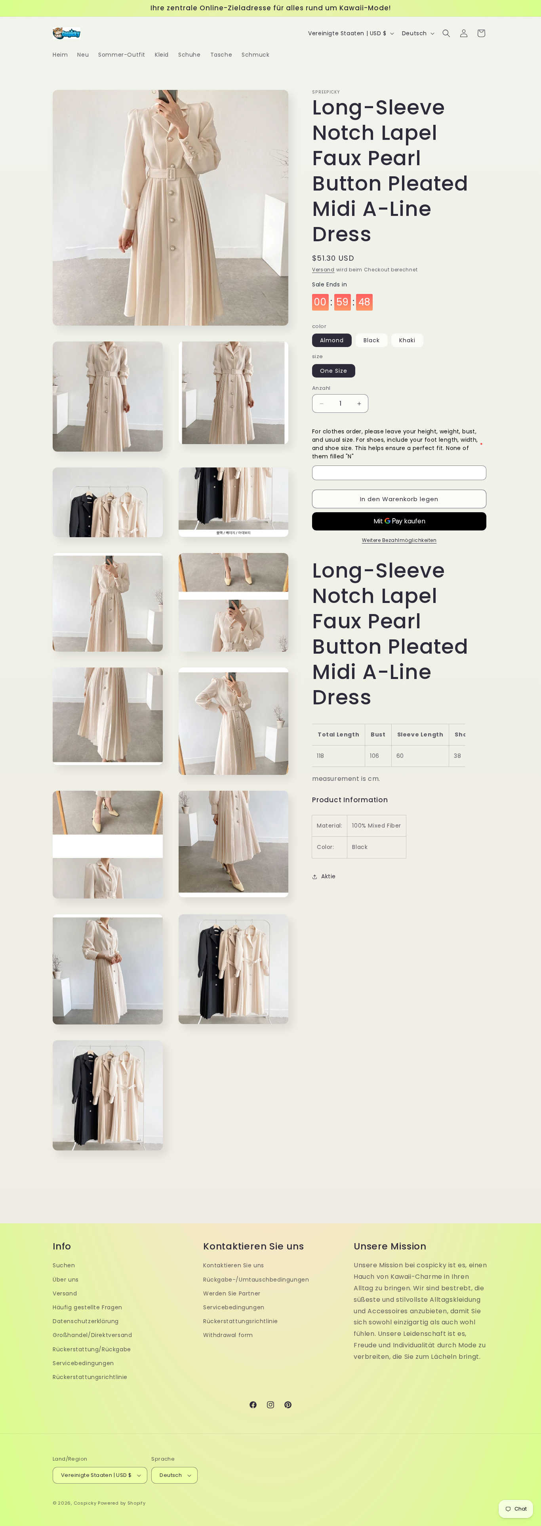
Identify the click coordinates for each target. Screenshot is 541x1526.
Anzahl (321, 388)
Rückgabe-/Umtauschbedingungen (256, 1280)
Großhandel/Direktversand (92, 1335)
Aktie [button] (328, 876)
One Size (333, 371)
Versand (323, 269)
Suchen (64, 1265)
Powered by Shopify (122, 1503)
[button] (446, 33)
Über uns (66, 1280)
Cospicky (85, 1503)
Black (372, 341)
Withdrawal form (228, 1335)
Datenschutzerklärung (86, 1321)
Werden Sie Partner (232, 1293)
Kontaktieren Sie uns (233, 1265)
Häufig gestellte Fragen (87, 1307)
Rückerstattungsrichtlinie (90, 1377)
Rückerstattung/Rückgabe (92, 1349)
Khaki (407, 341)
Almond (332, 341)
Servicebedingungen (83, 1363)
